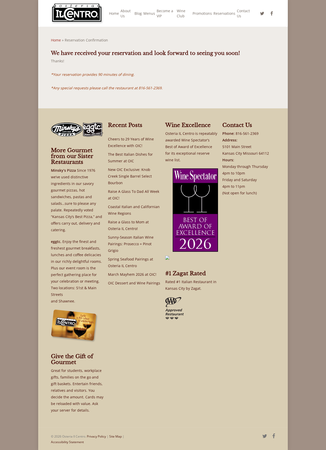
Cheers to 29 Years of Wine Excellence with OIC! (131, 142)
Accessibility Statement (67, 442)
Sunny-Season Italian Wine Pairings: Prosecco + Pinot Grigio (131, 244)
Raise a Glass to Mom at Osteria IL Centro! (128, 225)
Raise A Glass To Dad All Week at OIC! (133, 194)
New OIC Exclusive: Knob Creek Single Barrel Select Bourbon (130, 176)
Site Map (115, 436)
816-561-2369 (247, 133)
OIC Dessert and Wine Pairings (134, 283)
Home (56, 40)
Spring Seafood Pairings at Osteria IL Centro (130, 262)
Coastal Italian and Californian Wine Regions (134, 210)
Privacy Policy (96, 436)
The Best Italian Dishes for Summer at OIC (130, 157)
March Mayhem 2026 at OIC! (132, 274)
